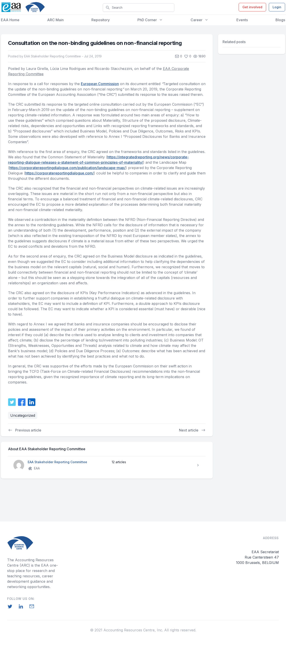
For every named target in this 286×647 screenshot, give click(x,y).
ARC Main (55, 20)
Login (277, 7)
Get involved (252, 7)
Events (242, 20)
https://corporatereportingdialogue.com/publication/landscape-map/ (67, 167)
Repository (100, 20)
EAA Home (10, 20)
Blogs (280, 20)
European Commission (100, 84)
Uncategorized (22, 415)
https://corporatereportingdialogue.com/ (59, 173)
